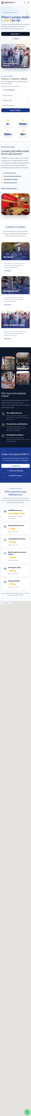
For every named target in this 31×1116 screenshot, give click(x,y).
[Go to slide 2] (22, 66)
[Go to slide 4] (26, 66)
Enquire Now (16, 466)
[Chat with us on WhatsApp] (27, 1112)
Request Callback (15, 110)
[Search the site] (24, 2)
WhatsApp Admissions (16, 471)
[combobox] (15, 100)
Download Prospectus (15, 475)
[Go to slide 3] (23, 66)
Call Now (16, 39)
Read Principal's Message (9, 188)
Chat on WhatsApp (10, 90)
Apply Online (14, 34)
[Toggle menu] (28, 2)
